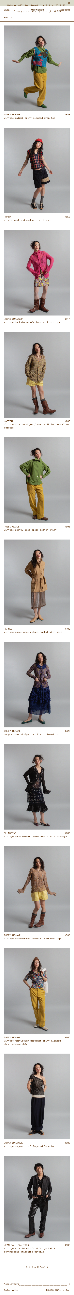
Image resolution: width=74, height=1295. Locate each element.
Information (11, 1290)
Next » (44, 1267)
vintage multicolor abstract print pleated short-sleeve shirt (32, 1042)
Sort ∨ (8, 17)
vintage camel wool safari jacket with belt (33, 632)
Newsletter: (11, 1284)
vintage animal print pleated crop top (29, 118)
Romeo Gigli (11, 526)
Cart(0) (65, 9)
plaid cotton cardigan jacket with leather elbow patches (36, 426)
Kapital (9, 421)
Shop (6, 10)
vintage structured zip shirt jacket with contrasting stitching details (31, 1250)
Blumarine (10, 833)
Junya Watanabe (13, 319)
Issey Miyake (12, 114)
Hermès (8, 628)
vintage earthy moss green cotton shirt (30, 529)
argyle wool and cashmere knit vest (27, 220)
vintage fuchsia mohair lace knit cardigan (32, 322)
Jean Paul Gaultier (16, 1245)
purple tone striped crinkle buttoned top (31, 734)
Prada (7, 216)
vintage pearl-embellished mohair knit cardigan (35, 836)
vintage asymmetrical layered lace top (29, 1146)
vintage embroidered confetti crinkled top (32, 938)
